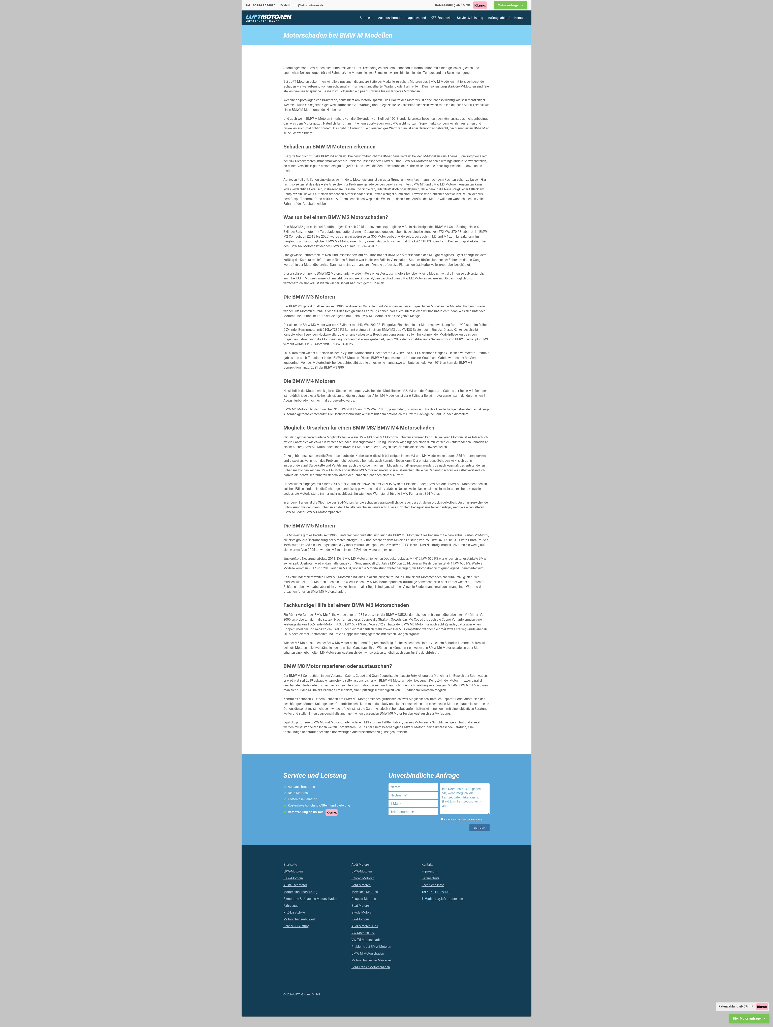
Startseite (366, 17)
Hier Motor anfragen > (749, 1018)
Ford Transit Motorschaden (370, 967)
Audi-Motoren (361, 864)
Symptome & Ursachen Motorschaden (310, 898)
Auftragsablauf (498, 17)
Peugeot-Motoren (363, 898)
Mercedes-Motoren (364, 892)
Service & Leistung (470, 17)
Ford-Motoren (361, 885)
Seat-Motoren (361, 905)
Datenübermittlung (472, 819)
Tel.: (261, 5)
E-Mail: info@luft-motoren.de (302, 5)
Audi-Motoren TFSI (364, 926)
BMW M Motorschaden (367, 953)
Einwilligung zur (463, 819)
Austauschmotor (390, 17)
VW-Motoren (360, 919)
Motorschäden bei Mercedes (371, 960)
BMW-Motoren (361, 871)
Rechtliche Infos (433, 885)
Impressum (429, 871)
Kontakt (519, 17)
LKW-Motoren (293, 871)
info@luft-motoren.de (448, 898)
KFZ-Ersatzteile (441, 17)
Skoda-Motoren (362, 912)
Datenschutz (430, 878)
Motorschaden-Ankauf (299, 919)
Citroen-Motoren (362, 878)
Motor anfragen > (510, 5)
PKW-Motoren (293, 878)
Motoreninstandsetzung (300, 892)
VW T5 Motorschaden (366, 939)
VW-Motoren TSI (363, 933)
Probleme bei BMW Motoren (371, 946)
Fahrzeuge (290, 905)
